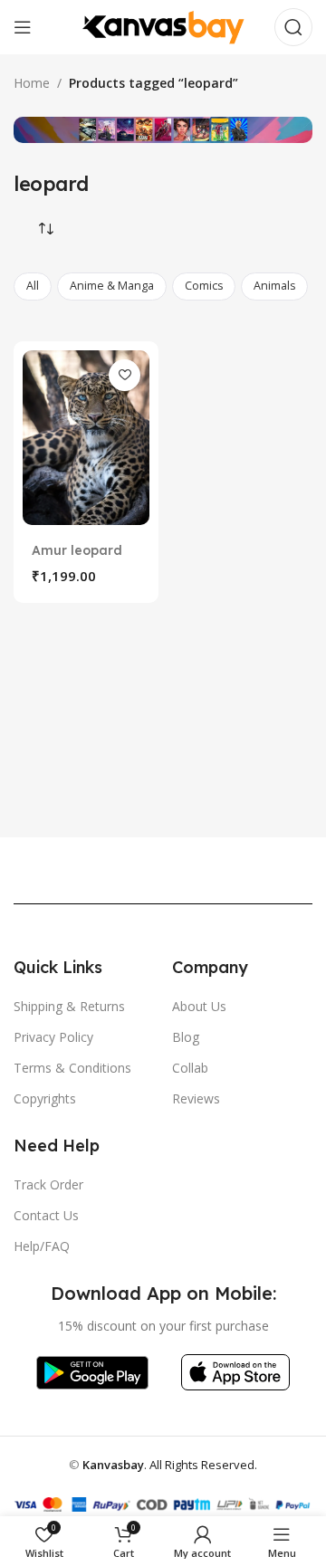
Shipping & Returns (69, 1006)
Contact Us (46, 1215)
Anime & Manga (112, 285)
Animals (274, 285)
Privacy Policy (53, 1037)
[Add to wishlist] (124, 375)
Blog (185, 1037)
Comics (204, 285)
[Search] (293, 27)
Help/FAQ (42, 1246)
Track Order (48, 1184)
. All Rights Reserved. (169, 1464)
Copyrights (45, 1098)
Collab (190, 1067)
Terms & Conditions (72, 1067)
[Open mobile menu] (23, 27)
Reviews (196, 1098)
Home (32, 82)
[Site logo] (163, 25)
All (32, 285)
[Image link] (92, 1371)
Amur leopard (77, 550)
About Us (199, 1006)
